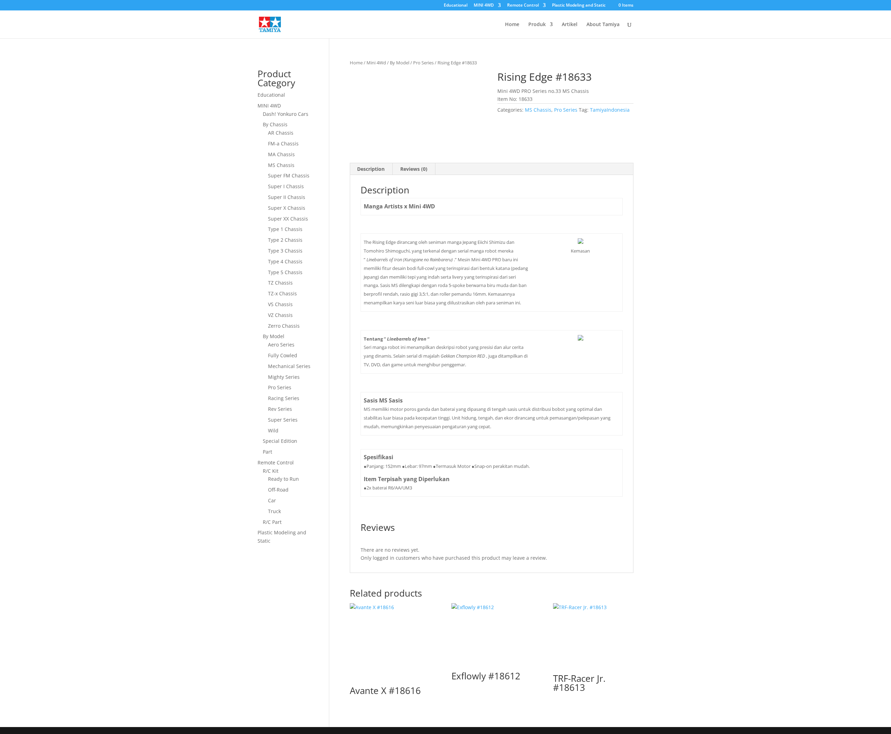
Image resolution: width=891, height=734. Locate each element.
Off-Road (278, 489)
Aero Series (281, 344)
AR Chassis (280, 132)
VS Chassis (280, 304)
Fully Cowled (282, 355)
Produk (537, 24)
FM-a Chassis (283, 143)
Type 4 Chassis (285, 261)
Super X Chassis (286, 208)
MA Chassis (281, 154)
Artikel (569, 24)
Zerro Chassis (284, 325)
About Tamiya (603, 24)
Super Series (283, 419)
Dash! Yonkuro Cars (285, 114)
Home (512, 24)
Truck (274, 511)
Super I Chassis (286, 186)
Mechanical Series (289, 366)
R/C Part (272, 522)
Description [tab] (371, 169)
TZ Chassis (280, 282)
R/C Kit (270, 471)
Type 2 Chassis (285, 240)
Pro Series (423, 62)
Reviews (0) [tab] (413, 169)
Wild (273, 430)
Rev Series (280, 409)
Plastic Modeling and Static (579, 5)
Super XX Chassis (288, 218)
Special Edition (280, 441)
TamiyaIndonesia (610, 109)
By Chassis (275, 124)
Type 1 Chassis (285, 229)
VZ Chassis (280, 315)
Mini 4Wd (376, 62)
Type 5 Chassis (285, 272)
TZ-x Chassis (282, 293)
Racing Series (283, 398)
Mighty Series (284, 377)
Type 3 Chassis (285, 250)
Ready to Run (283, 479)
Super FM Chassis (288, 175)
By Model (399, 62)
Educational (455, 5)
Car (272, 500)
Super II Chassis (286, 197)
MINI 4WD (484, 5)
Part (267, 451)
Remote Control (523, 5)
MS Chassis (538, 109)
